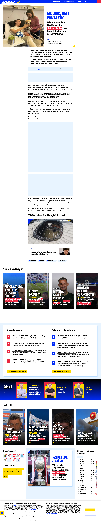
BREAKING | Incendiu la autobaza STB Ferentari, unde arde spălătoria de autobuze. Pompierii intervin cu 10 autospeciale (87, 427)
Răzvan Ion (51, 39)
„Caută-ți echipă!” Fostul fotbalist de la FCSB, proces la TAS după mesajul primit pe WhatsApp (72, 337)
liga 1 (20, 474)
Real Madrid (33, 260)
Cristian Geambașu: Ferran (87, 390)
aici (14, 517)
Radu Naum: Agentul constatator (58, 390)
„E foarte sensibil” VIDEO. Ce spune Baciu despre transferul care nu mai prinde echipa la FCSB (27, 344)
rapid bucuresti (19, 469)
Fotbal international (68, 1)
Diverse (49, 9)
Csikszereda (83, 493)
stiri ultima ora (8, 469)
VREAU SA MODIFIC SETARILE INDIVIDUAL (90, 514)
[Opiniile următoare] (11, 393)
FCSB (81, 466)
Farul (81, 479)
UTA (81, 491)
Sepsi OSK (82, 483)
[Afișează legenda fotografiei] (42, 44)
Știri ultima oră (14, 330)
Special (86, 1)
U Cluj (81, 481)
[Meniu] (99, 1)
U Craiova (82, 470)
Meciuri (85, 456)
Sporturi (79, 1)
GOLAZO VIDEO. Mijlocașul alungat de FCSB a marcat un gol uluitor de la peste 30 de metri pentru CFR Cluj (27, 361)
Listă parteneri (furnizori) (52, 513)
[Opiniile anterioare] (4, 393)
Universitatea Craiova (10, 474)
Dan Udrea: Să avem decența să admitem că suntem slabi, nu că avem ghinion (30, 390)
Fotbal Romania (56, 1)
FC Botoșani (83, 487)
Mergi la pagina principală (62, 371)
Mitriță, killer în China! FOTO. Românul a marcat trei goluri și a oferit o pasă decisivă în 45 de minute (63, 291)
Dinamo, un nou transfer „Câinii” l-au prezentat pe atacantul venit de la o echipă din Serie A (27, 337)
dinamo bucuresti (9, 471)
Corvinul (82, 476)
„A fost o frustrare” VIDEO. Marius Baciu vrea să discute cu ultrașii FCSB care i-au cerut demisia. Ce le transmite (14, 427)
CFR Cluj (19, 471)
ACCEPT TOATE (90, 510)
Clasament (80, 456)
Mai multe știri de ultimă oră (17, 371)
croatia (42, 260)
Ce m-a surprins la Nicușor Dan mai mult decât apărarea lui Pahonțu (50, 251)
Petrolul (82, 464)
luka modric (62, 260)
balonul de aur (51, 260)
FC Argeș (82, 474)
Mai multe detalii (32, 509)
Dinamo (82, 461)
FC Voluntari (83, 489)
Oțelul (81, 472)
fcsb (6, 476)
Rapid (81, 468)
